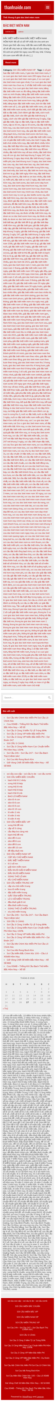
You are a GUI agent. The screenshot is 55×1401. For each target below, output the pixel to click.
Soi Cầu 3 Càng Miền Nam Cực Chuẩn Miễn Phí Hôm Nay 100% (27, 1346)
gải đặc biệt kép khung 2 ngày (26, 228)
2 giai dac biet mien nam (36, 73)
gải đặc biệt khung (29, 231)
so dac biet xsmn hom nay (37, 426)
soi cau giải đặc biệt (20, 581)
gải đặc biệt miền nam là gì (26, 243)
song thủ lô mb (15, 786)
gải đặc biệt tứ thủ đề (20, 252)
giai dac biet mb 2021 (19, 262)
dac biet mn (21, 170)
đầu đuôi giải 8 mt (17, 902)
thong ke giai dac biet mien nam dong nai (22, 627)
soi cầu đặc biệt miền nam (29, 487)
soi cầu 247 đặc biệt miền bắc (26, 435)
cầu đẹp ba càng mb (18, 831)
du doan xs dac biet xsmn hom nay (24, 219)
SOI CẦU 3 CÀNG (15, 743)
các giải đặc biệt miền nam (30, 106)
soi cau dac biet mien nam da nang (28, 502)
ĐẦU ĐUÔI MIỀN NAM (19, 873)
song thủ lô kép (15, 783)
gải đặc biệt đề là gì (24, 222)
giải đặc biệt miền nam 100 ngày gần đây (28, 271)
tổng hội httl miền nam (18, 652)
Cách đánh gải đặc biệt (28, 112)
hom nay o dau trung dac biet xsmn (29, 399)
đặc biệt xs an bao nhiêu (30, 176)
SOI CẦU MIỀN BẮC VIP (18, 822)
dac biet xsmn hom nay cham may (34, 188)
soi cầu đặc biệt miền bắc (23, 475)
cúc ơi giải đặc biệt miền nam (16, 140)
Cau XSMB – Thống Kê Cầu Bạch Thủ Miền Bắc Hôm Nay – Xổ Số (28, 1389)
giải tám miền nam (17, 866)
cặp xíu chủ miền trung (19, 886)
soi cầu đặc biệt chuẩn (13, 463)
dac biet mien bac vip (25, 164)
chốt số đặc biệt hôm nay (14, 137)
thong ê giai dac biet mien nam (26, 609)
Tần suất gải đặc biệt (26, 606)
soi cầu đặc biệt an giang (34, 457)
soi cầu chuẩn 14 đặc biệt (18, 453)
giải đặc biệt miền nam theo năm (24, 356)
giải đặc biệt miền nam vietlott (28, 374)
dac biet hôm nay (16, 149)
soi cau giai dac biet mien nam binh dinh (32, 585)
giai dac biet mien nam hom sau (32, 323)
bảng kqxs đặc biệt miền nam (21, 103)
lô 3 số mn (13, 863)
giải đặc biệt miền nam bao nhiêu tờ (34, 292)
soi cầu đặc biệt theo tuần (20, 557)
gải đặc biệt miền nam (21, 240)
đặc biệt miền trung (17, 892)
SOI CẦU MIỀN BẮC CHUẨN (21, 777)
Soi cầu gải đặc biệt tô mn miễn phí (19, 578)
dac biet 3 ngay (38, 140)
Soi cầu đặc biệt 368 (12, 457)
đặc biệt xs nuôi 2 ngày (26, 179)
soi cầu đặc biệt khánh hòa (20, 472)
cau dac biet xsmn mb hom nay (27, 128)
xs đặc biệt (30, 670)
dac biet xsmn (18, 182)
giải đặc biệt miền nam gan (35, 313)
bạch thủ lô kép (15, 789)
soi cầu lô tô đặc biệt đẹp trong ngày (25, 597)
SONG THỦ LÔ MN (17, 876)
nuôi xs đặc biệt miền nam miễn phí (27, 417)
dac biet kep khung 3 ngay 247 (31, 155)
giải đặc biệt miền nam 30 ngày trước (25, 286)
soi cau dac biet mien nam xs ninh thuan (22, 542)
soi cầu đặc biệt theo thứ (19, 554)
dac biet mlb (9, 170)
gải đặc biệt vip (21, 256)
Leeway (40, 1397)
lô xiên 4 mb (14, 818)
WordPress (27, 1397)
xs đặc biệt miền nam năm (31, 673)
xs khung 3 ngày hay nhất (21, 682)
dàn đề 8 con (14, 844)
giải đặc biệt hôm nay (13, 259)
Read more (10, 62)
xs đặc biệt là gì (10, 673)
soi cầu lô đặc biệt (40, 588)
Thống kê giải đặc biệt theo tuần (32, 636)
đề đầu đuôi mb (15, 850)
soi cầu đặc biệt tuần (27, 560)
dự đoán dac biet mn (26, 210)
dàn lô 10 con (14, 809)
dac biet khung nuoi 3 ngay (25, 161)
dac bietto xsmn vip (36, 195)
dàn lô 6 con (14, 802)
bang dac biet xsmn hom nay (22, 100)
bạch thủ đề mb (15, 834)
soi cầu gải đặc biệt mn (39, 575)
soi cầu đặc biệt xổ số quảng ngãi (31, 566)
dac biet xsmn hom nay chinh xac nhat (21, 192)
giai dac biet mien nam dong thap (28, 307)
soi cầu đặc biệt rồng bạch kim (17, 551)
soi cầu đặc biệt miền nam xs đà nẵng (32, 539)
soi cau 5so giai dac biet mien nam (19, 444)
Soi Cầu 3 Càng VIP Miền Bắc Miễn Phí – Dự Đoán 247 (27, 1359)
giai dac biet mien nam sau (31, 347)
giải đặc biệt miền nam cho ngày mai (27, 301)
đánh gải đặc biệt (16, 201)
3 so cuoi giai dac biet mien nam (27, 88)
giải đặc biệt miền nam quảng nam (28, 341)
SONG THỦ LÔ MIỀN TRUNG (22, 908)
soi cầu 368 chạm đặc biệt (37, 441)
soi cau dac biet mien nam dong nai (29, 514)
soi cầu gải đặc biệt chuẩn (15, 575)
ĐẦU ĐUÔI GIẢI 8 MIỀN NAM (22, 870)
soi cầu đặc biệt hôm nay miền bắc (19, 469)
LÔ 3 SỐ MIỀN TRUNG (19, 898)
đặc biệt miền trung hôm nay (35, 167)
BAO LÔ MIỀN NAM (17, 796)
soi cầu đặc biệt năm (29, 545)
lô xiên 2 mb (14, 812)
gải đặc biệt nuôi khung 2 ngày (24, 249)
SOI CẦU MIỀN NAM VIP (24, 70)
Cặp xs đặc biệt (22, 122)
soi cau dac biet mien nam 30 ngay (27, 493)
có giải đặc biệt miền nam (39, 137)
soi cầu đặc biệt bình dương (37, 460)
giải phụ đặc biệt (23, 393)
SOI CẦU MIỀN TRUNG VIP (20, 882)
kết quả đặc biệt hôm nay (32, 402)
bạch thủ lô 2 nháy (17, 780)
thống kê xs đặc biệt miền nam (17, 639)
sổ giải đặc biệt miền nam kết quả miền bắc (23, 429)
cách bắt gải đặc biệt (36, 109)
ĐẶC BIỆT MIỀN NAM (16, 25)
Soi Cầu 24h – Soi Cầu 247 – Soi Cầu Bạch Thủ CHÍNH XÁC (27, 1329)
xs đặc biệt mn (15, 679)
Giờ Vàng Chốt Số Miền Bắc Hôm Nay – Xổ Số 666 (27, 1383)
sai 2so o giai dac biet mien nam (28, 423)
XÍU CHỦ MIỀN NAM (18, 879)
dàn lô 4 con (14, 799)
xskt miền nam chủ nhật (28, 685)
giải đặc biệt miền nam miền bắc (32, 335)
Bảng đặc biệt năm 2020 (14, 97)
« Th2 (5, 1008)
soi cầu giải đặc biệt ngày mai (17, 588)
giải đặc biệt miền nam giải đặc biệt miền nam (24, 317)
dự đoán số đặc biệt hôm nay (33, 213)
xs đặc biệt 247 (43, 670)
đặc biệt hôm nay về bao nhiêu (23, 152)
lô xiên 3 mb (14, 815)
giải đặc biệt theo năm (35, 387)
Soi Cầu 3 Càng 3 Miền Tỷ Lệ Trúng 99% (27, 730)
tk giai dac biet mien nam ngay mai (25, 646)
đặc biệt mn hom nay (37, 170)
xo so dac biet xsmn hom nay (26, 667)
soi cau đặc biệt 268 (40, 453)
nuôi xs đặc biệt (28, 414)
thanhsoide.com (17, 7)
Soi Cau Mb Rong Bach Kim (20, 759)
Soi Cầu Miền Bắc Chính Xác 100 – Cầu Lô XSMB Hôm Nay (27, 1377)
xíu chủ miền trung (17, 911)
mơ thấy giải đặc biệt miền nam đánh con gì (28, 411)
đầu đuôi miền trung (18, 905)
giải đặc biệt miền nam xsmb (19, 380)
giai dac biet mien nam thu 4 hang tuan (27, 365)
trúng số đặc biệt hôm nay (25, 658)
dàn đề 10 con (15, 847)
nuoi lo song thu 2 (11, 414)
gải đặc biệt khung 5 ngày (19, 237)
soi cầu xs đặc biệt (29, 603)
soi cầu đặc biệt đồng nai (36, 463)
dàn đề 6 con (14, 841)
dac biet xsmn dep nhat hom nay (23, 185)
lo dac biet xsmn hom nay (22, 408)
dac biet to (13, 176)
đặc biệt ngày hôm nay (26, 173)
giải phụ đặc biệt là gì (23, 396)
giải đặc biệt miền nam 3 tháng (22, 280)
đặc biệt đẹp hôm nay (18, 146)
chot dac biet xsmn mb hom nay (32, 134)
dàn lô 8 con (14, 805)
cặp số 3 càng (15, 828)
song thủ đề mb (15, 825)
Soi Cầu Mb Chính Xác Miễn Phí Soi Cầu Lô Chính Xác (27, 1365)
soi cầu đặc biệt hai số (13, 466)
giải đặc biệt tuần (29, 390)
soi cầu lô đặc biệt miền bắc (16, 591)
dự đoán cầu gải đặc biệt (24, 207)
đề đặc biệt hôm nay (21, 204)
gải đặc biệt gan (24, 225)
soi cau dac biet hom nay (36, 466)
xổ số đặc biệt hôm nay (18, 664)
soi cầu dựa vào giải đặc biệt (37, 572)
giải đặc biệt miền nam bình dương (19, 295)
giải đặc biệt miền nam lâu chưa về (29, 329)
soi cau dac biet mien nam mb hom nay (27, 527)
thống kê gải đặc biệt (26, 618)
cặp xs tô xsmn (28, 124)
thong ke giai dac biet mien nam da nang (29, 624)
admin (20, 31)
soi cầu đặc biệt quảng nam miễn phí (34, 548)
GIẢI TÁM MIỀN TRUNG (19, 895)
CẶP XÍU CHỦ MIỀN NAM (20, 857)
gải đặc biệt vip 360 (39, 256)
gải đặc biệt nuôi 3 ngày (19, 246)
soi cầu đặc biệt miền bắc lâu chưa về (25, 481)
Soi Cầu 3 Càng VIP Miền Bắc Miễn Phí (25, 733)
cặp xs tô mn (14, 124)
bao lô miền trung (16, 889)
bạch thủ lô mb (15, 793)
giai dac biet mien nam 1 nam (22, 265)
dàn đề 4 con (14, 838)
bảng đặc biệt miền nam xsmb (36, 94)
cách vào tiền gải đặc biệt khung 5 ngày (27, 118)
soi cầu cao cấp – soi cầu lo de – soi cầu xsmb (29, 773)
